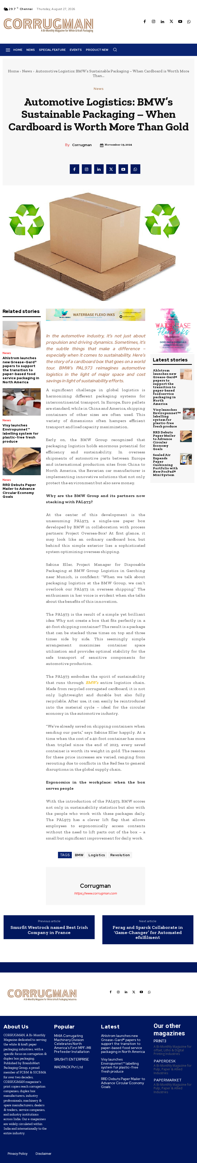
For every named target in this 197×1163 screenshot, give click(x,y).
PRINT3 (160, 1041)
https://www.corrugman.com (95, 893)
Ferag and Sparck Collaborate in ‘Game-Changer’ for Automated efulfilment (148, 932)
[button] (115, 49)
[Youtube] (180, 21)
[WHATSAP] (189, 21)
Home (13, 71)
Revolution (120, 855)
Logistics (96, 855)
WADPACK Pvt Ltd (68, 1067)
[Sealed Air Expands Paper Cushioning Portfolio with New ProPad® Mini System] (186, 459)
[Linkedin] (162, 21)
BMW (79, 855)
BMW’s (92, 682)
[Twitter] (171, 21)
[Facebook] (144, 21)
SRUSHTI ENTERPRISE (71, 1059)
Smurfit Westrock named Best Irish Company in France (49, 930)
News (27, 71)
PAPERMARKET (168, 1079)
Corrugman (82, 145)
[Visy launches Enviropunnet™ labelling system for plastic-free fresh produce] (22, 402)
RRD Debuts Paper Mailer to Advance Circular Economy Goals (19, 491)
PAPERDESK (165, 1060)
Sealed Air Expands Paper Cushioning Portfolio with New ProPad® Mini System (165, 465)
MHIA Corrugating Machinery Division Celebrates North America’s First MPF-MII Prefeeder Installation (72, 1044)
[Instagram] (153, 21)
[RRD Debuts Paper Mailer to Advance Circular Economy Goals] (22, 461)
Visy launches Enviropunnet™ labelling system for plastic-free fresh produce (20, 433)
